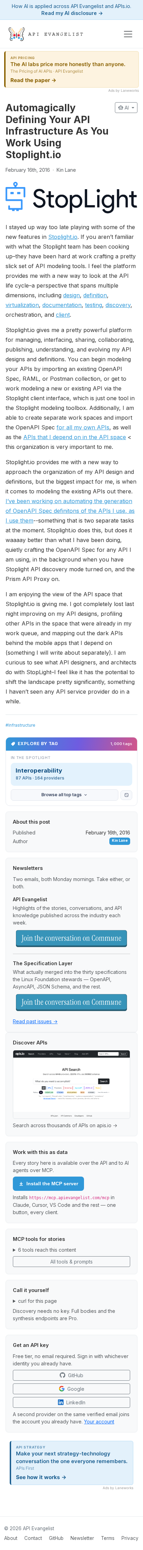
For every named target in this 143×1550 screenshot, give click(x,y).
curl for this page (37, 1301)
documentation (62, 304)
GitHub (56, 1538)
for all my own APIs (83, 427)
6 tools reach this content (47, 1250)
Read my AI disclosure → (72, 13)
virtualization (22, 304)
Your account (99, 1421)
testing (93, 304)
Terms (108, 1538)
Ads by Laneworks (123, 90)
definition (95, 295)
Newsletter (82, 1538)
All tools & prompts (71, 1262)
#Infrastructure (20, 725)
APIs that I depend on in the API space (74, 437)
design (71, 295)
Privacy (129, 1538)
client (63, 314)
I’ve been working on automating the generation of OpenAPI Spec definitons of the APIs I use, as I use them (70, 511)
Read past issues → (35, 1021)
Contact (33, 1538)
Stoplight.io (62, 236)
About (10, 1538)
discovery (118, 304)
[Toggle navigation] (128, 34)
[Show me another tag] (126, 795)
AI (124, 107)
